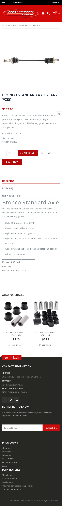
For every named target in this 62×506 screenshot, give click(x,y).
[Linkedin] (16, 400)
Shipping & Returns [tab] (12, 195)
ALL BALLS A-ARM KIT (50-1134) (46, 334)
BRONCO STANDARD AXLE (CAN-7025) (29, 97)
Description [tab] (8, 180)
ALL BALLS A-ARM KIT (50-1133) (16, 334)
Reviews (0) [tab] (7, 188)
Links (54, 2)
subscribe (51, 427)
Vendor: (5, 141)
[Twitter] (10, 400)
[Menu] (43, 13)
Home (3, 25)
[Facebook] (4, 400)
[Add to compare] (49, 153)
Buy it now (12, 161)
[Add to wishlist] (42, 153)
